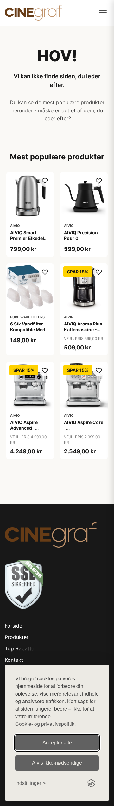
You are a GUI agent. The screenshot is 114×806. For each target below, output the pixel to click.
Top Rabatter (20, 648)
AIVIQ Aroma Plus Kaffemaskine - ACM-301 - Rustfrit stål (83, 332)
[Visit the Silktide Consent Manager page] (91, 783)
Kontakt (14, 660)
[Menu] (103, 12)
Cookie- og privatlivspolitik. (45, 723)
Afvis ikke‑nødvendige (57, 763)
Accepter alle (57, 742)
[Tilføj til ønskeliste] (45, 181)
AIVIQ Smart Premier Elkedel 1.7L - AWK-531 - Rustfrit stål (28, 241)
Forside (13, 626)
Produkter (16, 637)
